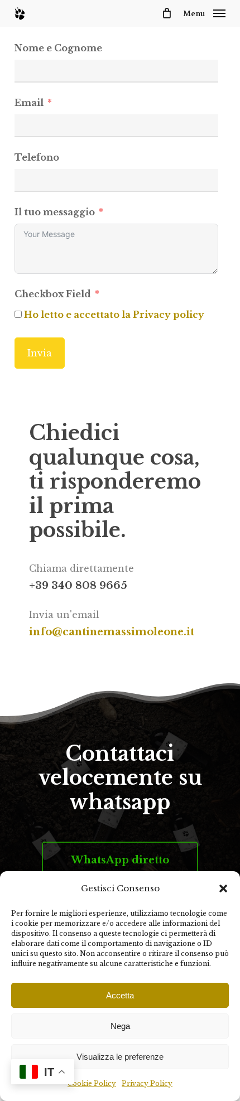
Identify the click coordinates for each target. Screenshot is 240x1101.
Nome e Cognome (58, 48)
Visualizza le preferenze (120, 1056)
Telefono (37, 157)
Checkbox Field (53, 294)
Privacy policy (168, 314)
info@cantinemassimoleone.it (111, 632)
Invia (39, 353)
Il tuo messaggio (55, 212)
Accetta (120, 995)
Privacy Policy (147, 1083)
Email (29, 102)
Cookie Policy (92, 1083)
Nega (120, 1026)
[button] (223, 888)
